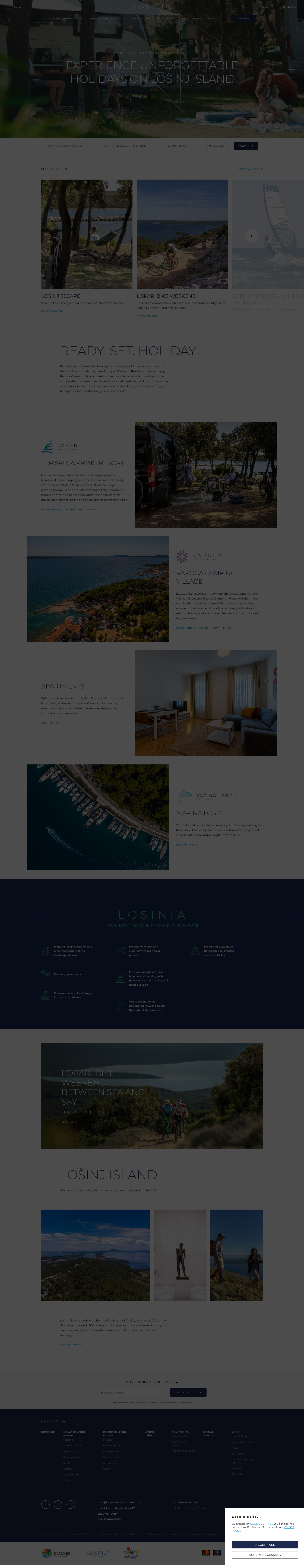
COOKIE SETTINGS (261, 1523)
